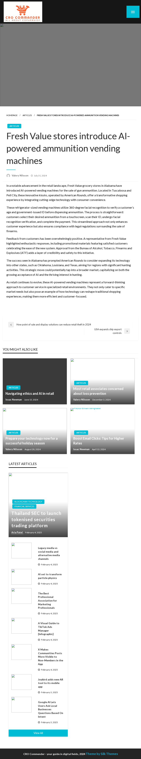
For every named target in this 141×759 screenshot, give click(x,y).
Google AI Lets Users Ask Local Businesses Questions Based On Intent (50, 709)
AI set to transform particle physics (50, 576)
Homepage (11, 115)
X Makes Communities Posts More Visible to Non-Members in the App (50, 656)
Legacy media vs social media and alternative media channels (49, 553)
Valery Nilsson (20, 175)
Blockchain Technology (28, 501)
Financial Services (24, 506)
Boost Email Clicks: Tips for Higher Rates (98, 440)
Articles (27, 115)
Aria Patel (17, 532)
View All (38, 733)
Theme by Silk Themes (102, 754)
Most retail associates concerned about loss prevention (98, 391)
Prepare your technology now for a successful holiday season (32, 440)
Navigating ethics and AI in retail (30, 393)
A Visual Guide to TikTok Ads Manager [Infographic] (48, 629)
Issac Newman (14, 399)
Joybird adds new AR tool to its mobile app (50, 683)
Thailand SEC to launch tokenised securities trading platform (36, 519)
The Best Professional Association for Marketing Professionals (47, 600)
